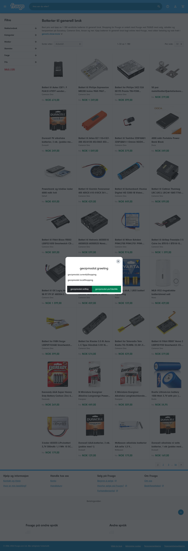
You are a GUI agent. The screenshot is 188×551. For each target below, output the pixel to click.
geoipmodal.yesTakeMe (106, 289)
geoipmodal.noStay (79, 289)
